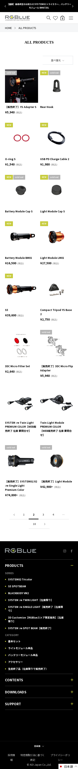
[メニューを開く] (71, 18)
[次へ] (45, 524)
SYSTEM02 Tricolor (20, 579)
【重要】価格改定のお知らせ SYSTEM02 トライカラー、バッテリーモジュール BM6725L (39, 6)
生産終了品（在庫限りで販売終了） (28, 668)
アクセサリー (15, 662)
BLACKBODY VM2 (18, 593)
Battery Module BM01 (18, 257)
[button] (68, 766)
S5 (6, 310)
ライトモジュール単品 (20, 648)
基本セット (14, 641)
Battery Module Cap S (20, 211)
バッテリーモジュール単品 (23, 655)
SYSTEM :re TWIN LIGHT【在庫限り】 (30, 600)
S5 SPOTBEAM (17, 586)
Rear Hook (46, 107)
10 (34, 524)
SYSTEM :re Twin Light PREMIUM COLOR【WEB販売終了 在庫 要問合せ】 (20, 427)
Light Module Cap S (52, 211)
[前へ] (14, 514)
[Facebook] (71, 550)
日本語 (37, 746)
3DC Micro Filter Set (17, 366)
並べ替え (56, 60)
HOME (8, 28)
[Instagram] (64, 550)
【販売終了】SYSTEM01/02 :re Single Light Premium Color (21, 485)
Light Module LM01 (52, 257)
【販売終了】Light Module (56, 481)
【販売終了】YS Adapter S (20, 107)
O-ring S (10, 159)
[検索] (49, 18)
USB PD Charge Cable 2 (54, 159)
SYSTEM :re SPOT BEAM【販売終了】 (30, 628)
